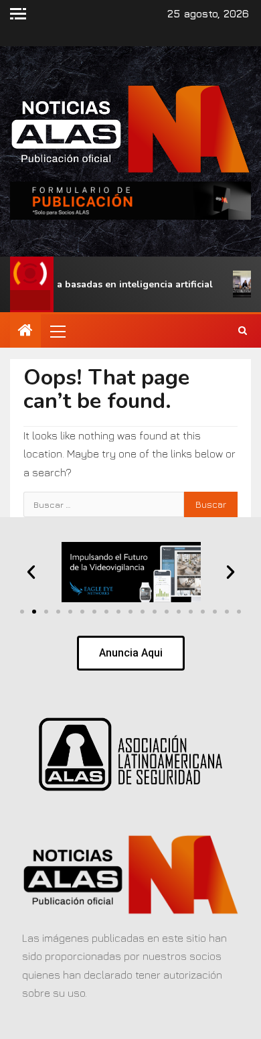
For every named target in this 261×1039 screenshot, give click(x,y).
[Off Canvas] (18, 13)
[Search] (242, 331)
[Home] (25, 331)
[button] (57, 331)
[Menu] (57, 331)
